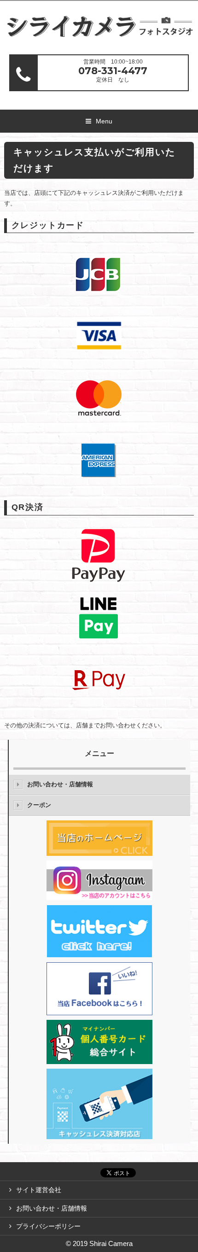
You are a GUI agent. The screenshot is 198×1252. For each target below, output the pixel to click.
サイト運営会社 (38, 1189)
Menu (104, 121)
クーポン (39, 805)
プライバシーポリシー (48, 1226)
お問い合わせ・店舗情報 (60, 784)
